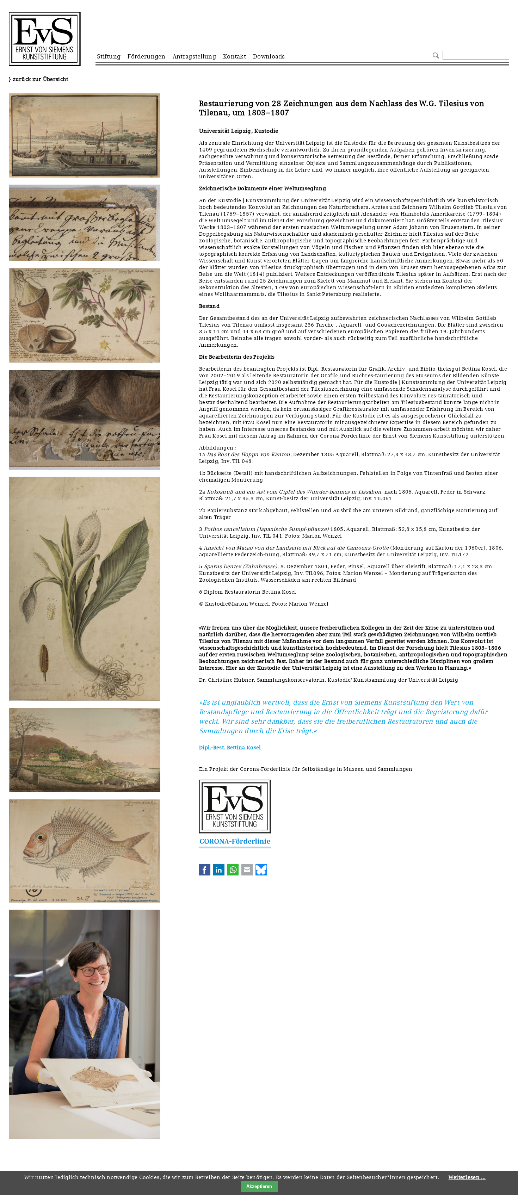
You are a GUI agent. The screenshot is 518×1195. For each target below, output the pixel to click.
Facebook (204, 869)
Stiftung (109, 56)
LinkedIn (218, 869)
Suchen (435, 54)
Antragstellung (194, 56)
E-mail (247, 869)
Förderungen (146, 56)
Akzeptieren (259, 1186)
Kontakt (234, 56)
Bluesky (261, 869)
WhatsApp (233, 869)
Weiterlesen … (467, 1177)
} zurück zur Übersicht (38, 79)
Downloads (269, 56)
